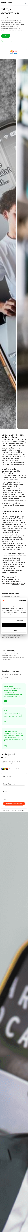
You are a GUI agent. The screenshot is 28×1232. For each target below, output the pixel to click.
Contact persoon (9, 784)
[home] (6, 3)
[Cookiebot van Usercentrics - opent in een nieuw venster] (19, 601)
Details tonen (19, 620)
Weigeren (14, 630)
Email (5, 791)
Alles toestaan (14, 625)
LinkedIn (15, 584)
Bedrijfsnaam (7, 776)
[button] (25, 3)
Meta (22, 584)
